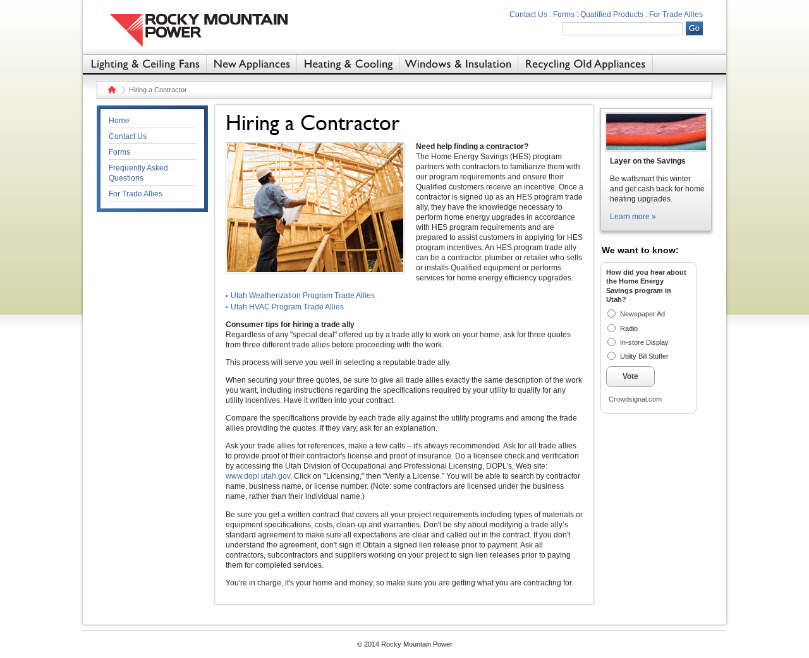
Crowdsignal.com (635, 399)
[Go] (694, 28)
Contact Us (128, 136)
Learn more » (633, 216)
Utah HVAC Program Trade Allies (287, 306)
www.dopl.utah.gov (258, 476)
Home (110, 89)
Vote (630, 376)
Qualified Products (611, 14)
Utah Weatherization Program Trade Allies (303, 295)
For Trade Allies (676, 14)
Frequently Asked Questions (138, 173)
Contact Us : (530, 14)
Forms (564, 14)
